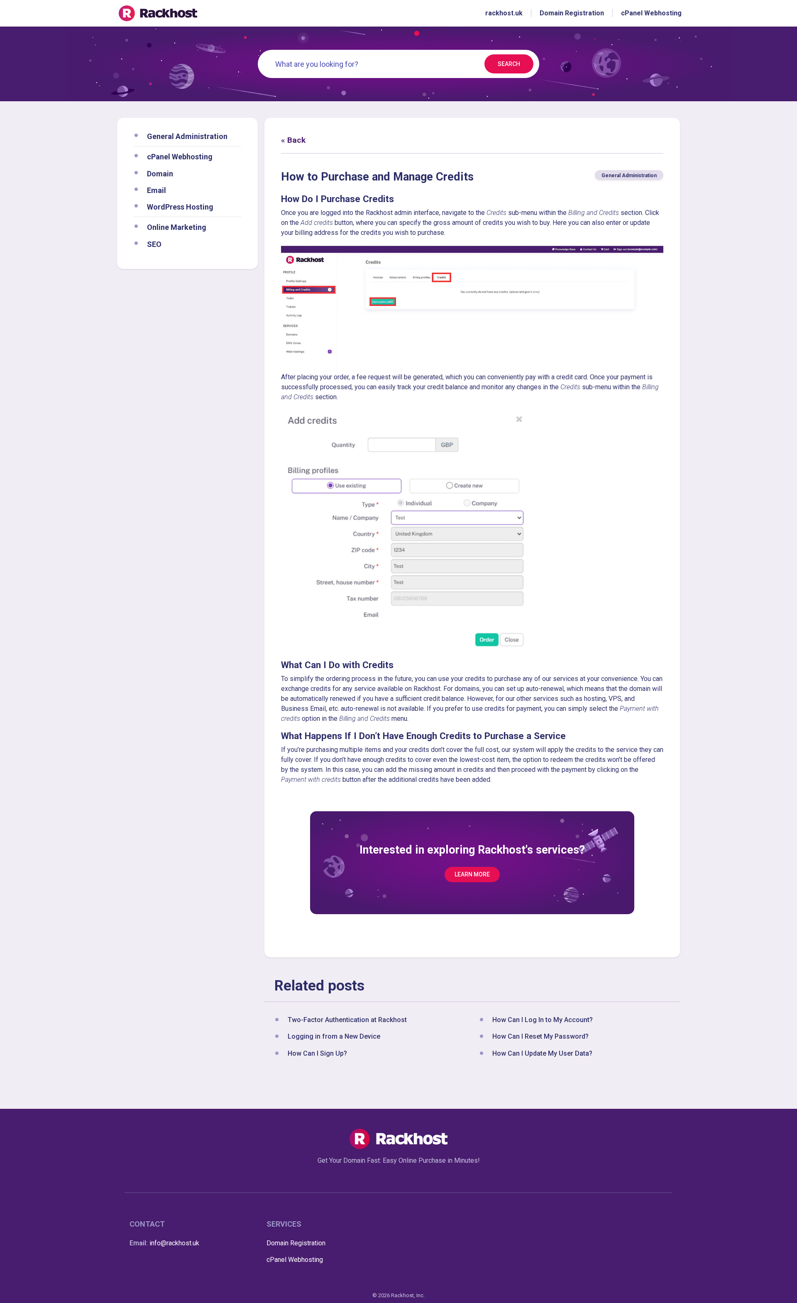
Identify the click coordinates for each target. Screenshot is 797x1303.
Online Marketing (176, 227)
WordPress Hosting (180, 207)
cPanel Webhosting (180, 156)
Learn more (472, 874)
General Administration (187, 136)
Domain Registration (295, 1243)
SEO (154, 243)
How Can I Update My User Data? (542, 1053)
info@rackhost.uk (174, 1243)
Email (156, 189)
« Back (293, 140)
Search (509, 64)
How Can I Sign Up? (317, 1053)
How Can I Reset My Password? (540, 1037)
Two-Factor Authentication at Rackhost (347, 1020)
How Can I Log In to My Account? (542, 1020)
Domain (160, 173)
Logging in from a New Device (334, 1037)
